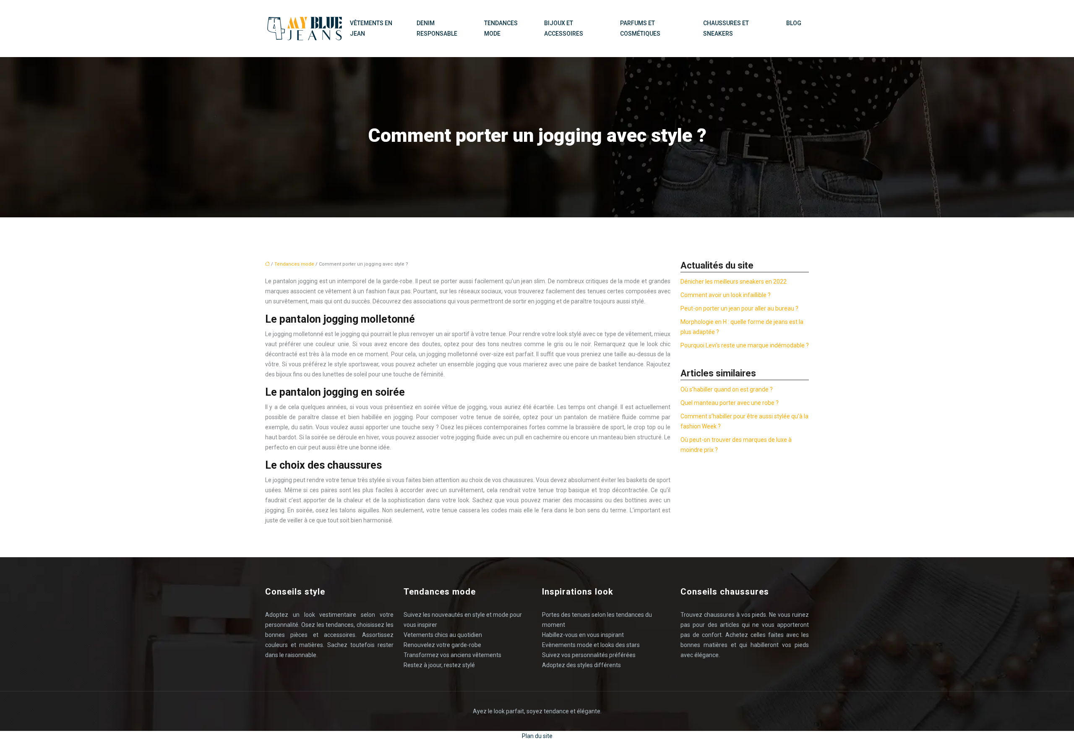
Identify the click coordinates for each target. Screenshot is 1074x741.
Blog (793, 23)
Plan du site (537, 736)
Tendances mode (501, 28)
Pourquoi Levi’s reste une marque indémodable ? (744, 345)
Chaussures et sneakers (726, 28)
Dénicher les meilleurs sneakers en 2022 (733, 281)
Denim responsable (437, 28)
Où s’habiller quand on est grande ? (726, 389)
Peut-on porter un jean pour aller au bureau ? (739, 308)
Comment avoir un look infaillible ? (725, 295)
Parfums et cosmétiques (640, 28)
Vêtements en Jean (371, 28)
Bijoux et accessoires (563, 28)
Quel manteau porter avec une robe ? (729, 402)
